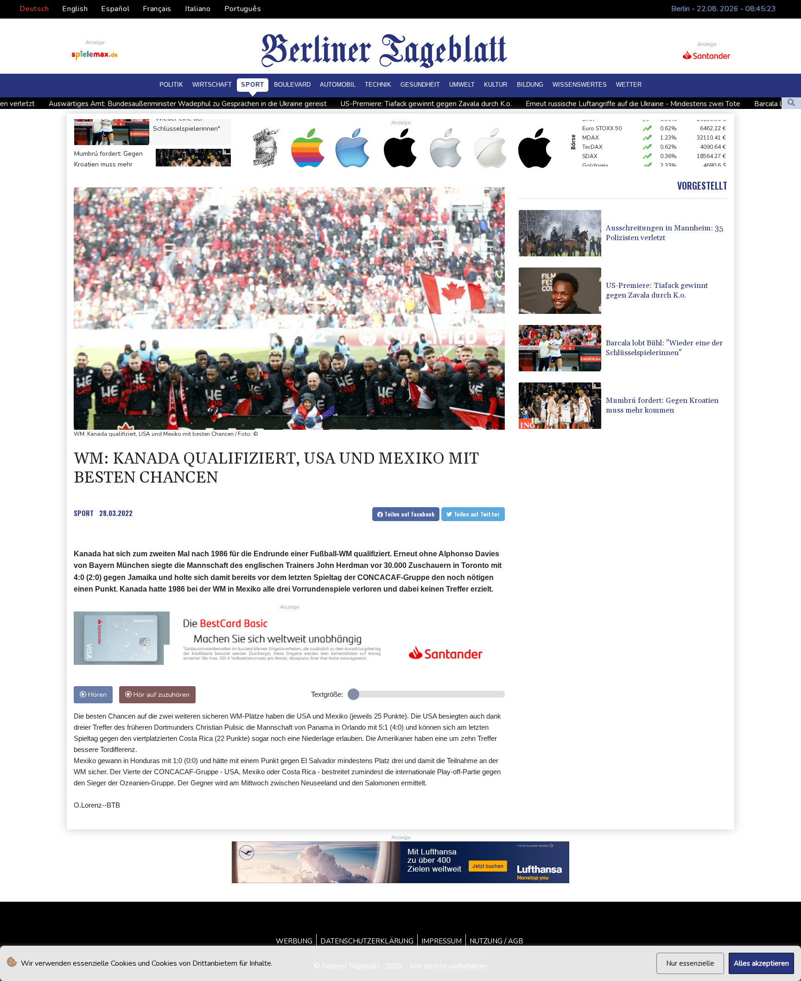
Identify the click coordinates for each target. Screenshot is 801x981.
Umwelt (462, 84)
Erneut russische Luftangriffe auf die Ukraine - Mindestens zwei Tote (539, 103)
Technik (378, 84)
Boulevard (292, 84)
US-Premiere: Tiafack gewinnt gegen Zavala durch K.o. (333, 103)
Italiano (198, 9)
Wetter (629, 84)
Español (115, 9)
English (75, 9)
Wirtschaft (212, 84)
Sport (252, 84)
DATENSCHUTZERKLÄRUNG (366, 941)
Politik (171, 84)
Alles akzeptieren (761, 963)
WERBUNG (294, 941)
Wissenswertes (580, 84)
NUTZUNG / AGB (496, 941)
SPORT (84, 513)
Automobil (338, 84)
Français (157, 9)
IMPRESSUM (441, 941)
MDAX (590, 124)
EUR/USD (594, 162)
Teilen (408, 514)
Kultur (495, 84)
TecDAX (592, 134)
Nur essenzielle (690, 963)
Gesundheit (420, 84)
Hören (96, 694)
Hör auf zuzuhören (161, 694)
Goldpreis (595, 152)
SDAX (590, 143)
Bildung (530, 84)
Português (242, 9)
